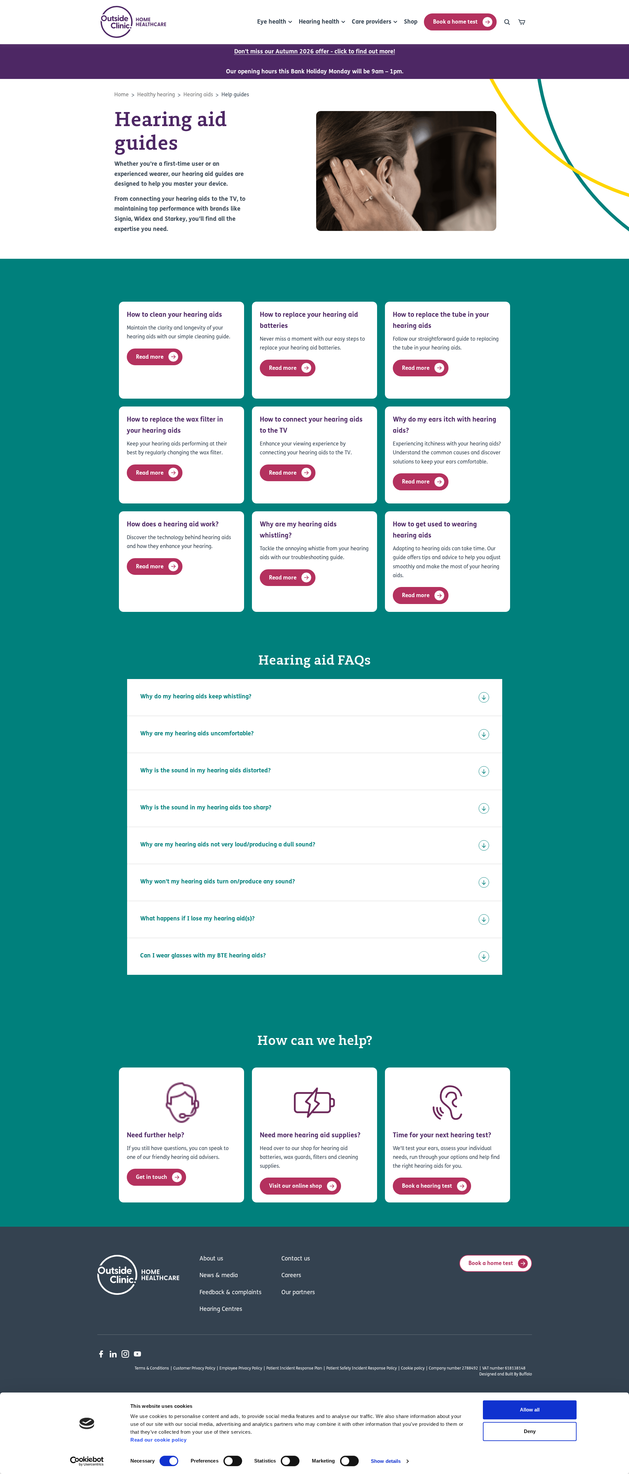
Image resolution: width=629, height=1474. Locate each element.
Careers (291, 1276)
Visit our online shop (295, 1186)
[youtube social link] (137, 1354)
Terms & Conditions (152, 1368)
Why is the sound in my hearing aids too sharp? (205, 808)
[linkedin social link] (113, 1354)
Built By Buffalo (518, 1374)
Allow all (530, 1409)
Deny (530, 1431)
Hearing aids (198, 95)
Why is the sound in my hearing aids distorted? (205, 771)
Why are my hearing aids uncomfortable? (197, 734)
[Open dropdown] (507, 22)
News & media (219, 1276)
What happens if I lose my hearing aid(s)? (197, 919)
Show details (386, 1461)
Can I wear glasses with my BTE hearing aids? (203, 956)
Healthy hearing (156, 95)
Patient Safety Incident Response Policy (361, 1368)
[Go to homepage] (133, 22)
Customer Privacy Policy (194, 1368)
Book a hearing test (427, 1186)
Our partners (298, 1293)
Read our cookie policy (158, 1440)
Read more (149, 357)
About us (211, 1259)
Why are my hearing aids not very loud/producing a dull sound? (227, 845)
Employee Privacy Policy (240, 1368)
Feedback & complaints (230, 1293)
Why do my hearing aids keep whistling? (195, 697)
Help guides (235, 95)
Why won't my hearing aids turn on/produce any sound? (217, 882)
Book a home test (455, 22)
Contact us (295, 1259)
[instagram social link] (125, 1354)
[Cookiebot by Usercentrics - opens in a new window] (87, 1461)
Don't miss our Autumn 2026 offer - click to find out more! (314, 52)
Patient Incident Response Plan (294, 1368)
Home (121, 95)
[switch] (232, 1461)
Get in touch (151, 1177)
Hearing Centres (221, 1310)
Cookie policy (413, 1368)
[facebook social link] (101, 1354)
